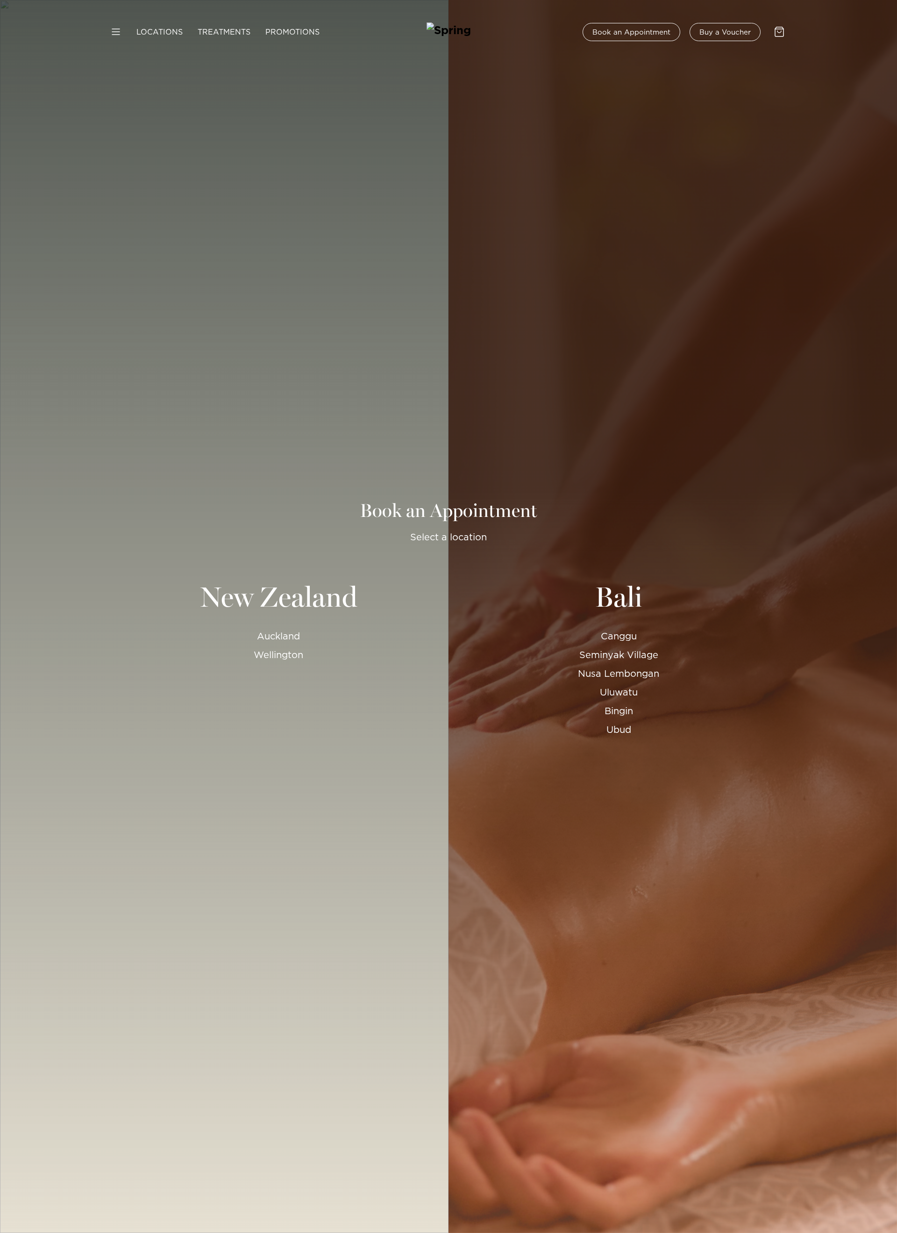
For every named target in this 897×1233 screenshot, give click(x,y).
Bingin (619, 710)
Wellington (278, 654)
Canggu (619, 636)
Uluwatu (619, 692)
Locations (159, 32)
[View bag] (780, 31)
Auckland (278, 636)
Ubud (618, 729)
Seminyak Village (618, 654)
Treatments (224, 32)
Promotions (292, 32)
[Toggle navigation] (116, 31)
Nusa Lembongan (618, 673)
